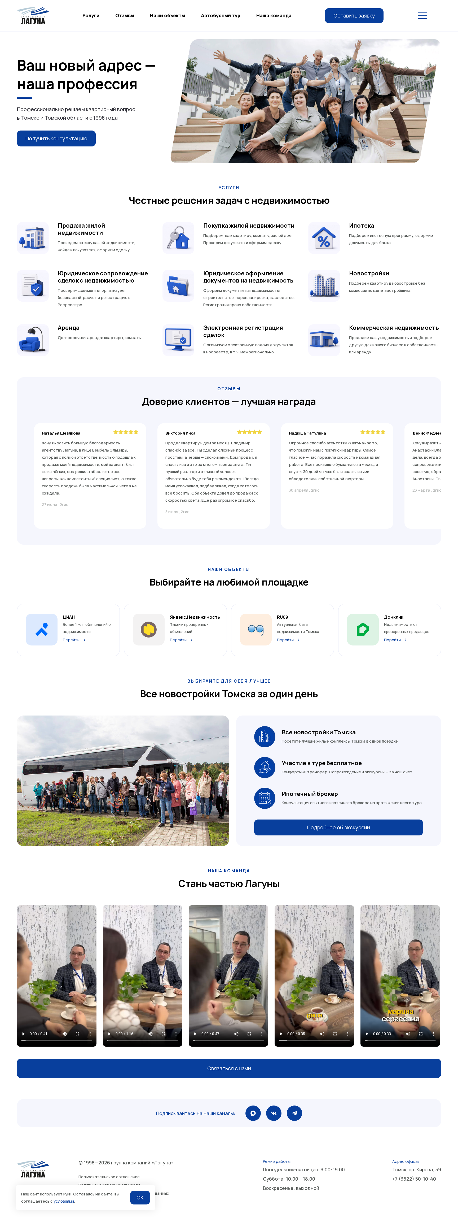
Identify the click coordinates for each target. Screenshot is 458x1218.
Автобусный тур (220, 15)
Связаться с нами (229, 1068)
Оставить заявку (354, 15)
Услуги (90, 15)
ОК (140, 1197)
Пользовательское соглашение (109, 1177)
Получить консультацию (56, 138)
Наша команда (274, 15)
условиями (64, 1201)
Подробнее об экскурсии (338, 827)
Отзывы (124, 15)
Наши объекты (167, 15)
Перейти (71, 640)
